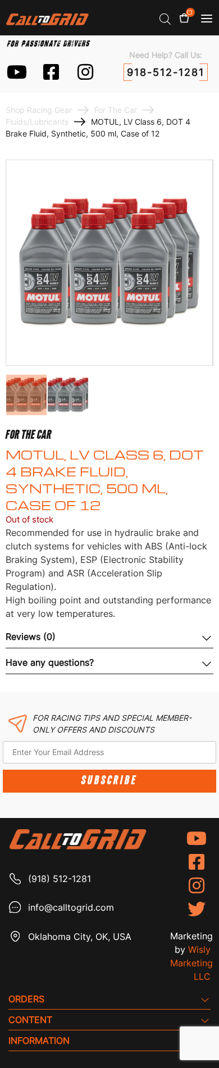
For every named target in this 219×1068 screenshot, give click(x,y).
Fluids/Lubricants (37, 121)
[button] (206, 18)
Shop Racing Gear (39, 110)
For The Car (115, 110)
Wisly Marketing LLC (191, 963)
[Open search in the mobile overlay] (165, 18)
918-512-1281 (165, 72)
